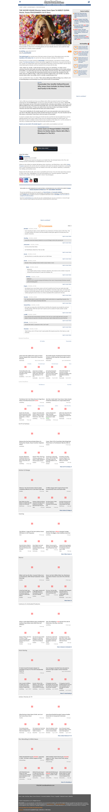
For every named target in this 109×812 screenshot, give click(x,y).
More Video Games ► (66, 554)
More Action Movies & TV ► (65, 735)
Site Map (27, 796)
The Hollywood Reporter (26, 53)
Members (63, 4)
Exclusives (49, 4)
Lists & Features (56, 4)
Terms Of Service (36, 796)
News (44, 4)
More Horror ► (68, 600)
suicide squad (31, 7)
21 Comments (47, 226)
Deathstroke (29, 405)
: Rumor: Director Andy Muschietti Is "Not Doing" (81, 31)
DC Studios (42, 341)
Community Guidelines (57, 192)
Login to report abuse (66, 236)
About (31, 796)
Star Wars (69, 384)
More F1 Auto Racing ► (66, 693)
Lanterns (56, 405)
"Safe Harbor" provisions (54, 189)
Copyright (57, 796)
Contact (66, 796)
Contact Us (21, 809)
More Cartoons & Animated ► (64, 647)
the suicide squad (40, 7)
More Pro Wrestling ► (66, 782)
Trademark (62, 796)
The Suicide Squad (27, 52)
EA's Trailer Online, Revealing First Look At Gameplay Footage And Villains (81, 26)
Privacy (52, 796)
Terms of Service (46, 192)
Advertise (71, 796)
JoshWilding (22, 51)
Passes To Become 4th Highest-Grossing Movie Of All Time (80, 15)
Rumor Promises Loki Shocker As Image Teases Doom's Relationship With (81, 37)
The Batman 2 (42, 384)
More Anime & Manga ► (66, 510)
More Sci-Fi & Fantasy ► (66, 466)
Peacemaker (68, 341)
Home (21, 7)
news (25, 7)
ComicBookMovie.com (29, 198)
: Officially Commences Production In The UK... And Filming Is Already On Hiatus (81, 21)
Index (23, 796)
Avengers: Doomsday (41, 405)
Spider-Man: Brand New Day (68, 405)
